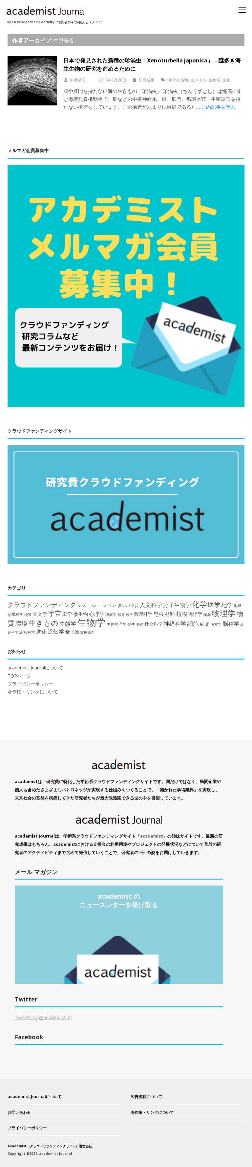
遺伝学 (56, 631)
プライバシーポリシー (30, 684)
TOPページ (19, 676)
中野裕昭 (64, 40)
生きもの (199, 80)
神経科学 (175, 623)
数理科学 (143, 614)
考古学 (216, 624)
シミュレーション (96, 605)
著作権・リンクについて (33, 692)
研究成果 (147, 80)
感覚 (121, 614)
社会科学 (153, 624)
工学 (67, 614)
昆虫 (158, 613)
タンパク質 (128, 605)
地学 (227, 605)
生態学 (67, 623)
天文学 (39, 614)
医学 (214, 604)
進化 (226, 80)
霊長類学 (87, 632)
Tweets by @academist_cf (43, 1017)
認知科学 (27, 632)
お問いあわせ (19, 1112)
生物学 (214, 80)
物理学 (224, 612)
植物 (181, 613)
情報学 (111, 614)
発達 (139, 624)
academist (151, 836)
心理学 (97, 613)
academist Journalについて (35, 668)
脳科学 (230, 623)
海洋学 (173, 80)
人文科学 (151, 605)
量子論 (72, 632)
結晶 (205, 623)
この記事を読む (218, 106)
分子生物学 (177, 605)
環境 (21, 623)
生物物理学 (116, 624)
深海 (185, 80)
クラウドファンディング (42, 604)
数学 (129, 614)
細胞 (193, 623)
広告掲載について (146, 1096)
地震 (28, 614)
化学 (199, 604)
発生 (131, 624)
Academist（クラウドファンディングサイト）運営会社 (50, 1146)
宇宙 (54, 613)
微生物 (80, 614)
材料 (170, 613)
